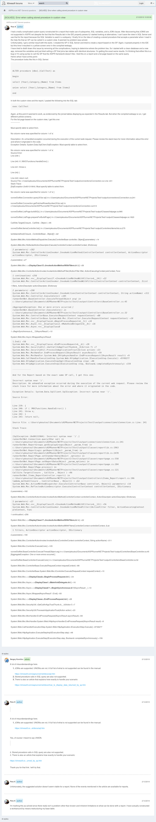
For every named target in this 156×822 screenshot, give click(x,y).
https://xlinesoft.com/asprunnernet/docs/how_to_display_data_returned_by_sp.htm (50, 684)
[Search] (67, 3)
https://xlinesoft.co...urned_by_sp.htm (26, 760)
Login (141, 3)
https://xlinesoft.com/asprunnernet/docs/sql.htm (35, 673)
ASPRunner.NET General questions (22, 10)
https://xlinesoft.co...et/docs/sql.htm (30, 728)
